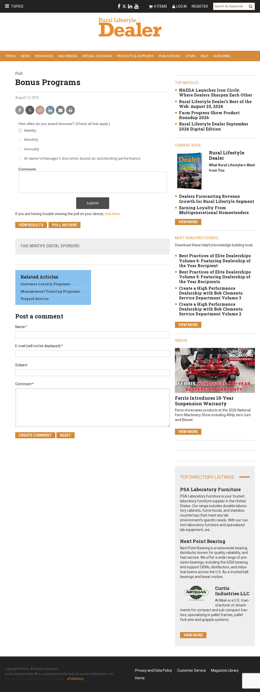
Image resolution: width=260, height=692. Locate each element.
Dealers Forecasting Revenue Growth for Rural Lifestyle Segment (216, 199)
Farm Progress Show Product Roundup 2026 (209, 115)
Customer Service (191, 670)
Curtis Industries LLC (232, 591)
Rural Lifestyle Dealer (226, 155)
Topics (17, 6)
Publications (170, 56)
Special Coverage (97, 56)
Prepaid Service (35, 298)
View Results (31, 225)
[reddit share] (40, 110)
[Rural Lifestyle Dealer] (189, 170)
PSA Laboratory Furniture (210, 489)
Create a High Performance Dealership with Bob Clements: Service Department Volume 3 (211, 292)
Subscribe (221, 56)
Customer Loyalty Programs (45, 284)
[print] (70, 110)
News (25, 56)
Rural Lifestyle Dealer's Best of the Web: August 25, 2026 (215, 104)
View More (188, 222)
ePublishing (75, 679)
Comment (24, 384)
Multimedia (67, 56)
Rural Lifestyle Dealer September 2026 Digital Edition (213, 126)
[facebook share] (19, 110)
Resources (44, 56)
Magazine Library (225, 670)
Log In (181, 6)
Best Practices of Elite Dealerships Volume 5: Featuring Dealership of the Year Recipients (215, 276)
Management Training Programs (50, 291)
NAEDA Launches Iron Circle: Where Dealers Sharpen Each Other (215, 92)
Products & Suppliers (135, 56)
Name (21, 327)
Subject (21, 365)
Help (204, 56)
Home (140, 678)
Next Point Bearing (202, 541)
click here (112, 214)
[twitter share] (29, 110)
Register (200, 6)
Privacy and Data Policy (153, 670)
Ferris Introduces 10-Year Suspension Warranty (204, 401)
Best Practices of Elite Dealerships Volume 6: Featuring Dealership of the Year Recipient (215, 260)
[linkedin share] (50, 110)
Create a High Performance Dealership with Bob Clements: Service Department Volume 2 (211, 308)
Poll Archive (64, 225)
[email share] (60, 110)
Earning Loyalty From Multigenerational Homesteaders (214, 210)
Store (191, 56)
